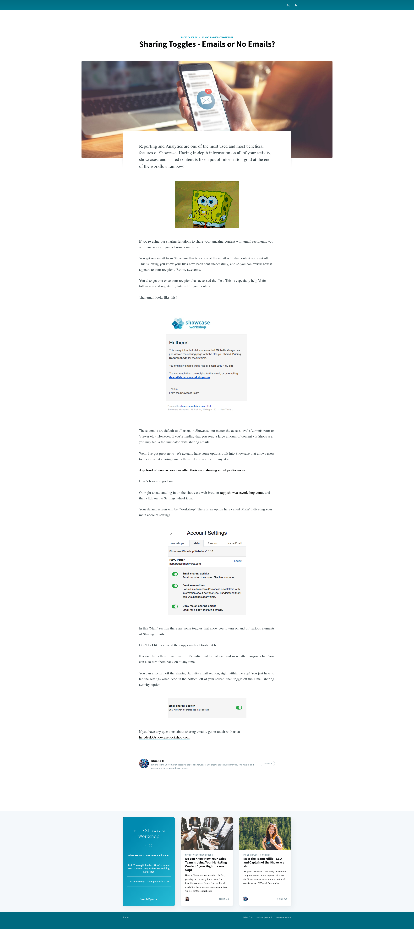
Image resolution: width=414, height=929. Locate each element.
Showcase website (283, 917)
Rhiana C (157, 761)
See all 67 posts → (148, 899)
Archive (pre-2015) (264, 917)
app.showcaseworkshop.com (241, 492)
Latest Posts (248, 917)
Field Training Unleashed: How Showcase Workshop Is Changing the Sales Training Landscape (148, 868)
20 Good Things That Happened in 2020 (149, 881)
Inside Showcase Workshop (217, 37)
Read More (267, 763)
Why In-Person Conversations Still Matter (148, 855)
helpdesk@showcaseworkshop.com (164, 737)
